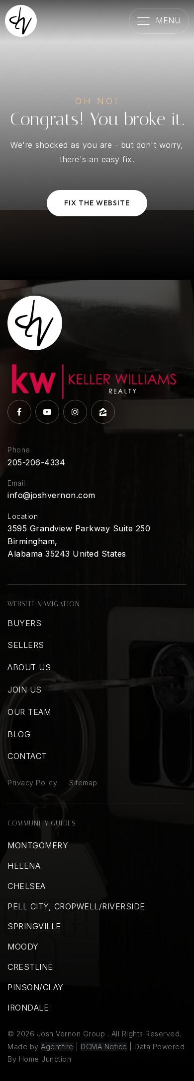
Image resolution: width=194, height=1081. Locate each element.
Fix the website (97, 202)
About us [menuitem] (29, 667)
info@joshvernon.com (51, 495)
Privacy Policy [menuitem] (32, 782)
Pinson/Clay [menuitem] (35, 987)
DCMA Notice (104, 1046)
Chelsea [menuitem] (26, 886)
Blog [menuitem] (18, 734)
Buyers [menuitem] (24, 623)
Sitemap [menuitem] (83, 782)
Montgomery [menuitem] (37, 845)
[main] (97, 140)
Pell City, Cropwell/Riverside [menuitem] (76, 906)
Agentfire (57, 1046)
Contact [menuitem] (27, 756)
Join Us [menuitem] (24, 690)
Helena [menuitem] (23, 866)
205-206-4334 (36, 462)
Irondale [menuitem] (28, 1008)
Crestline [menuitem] (30, 967)
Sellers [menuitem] (25, 645)
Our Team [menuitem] (29, 712)
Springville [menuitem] (34, 926)
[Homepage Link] (21, 20)
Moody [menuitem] (23, 947)
